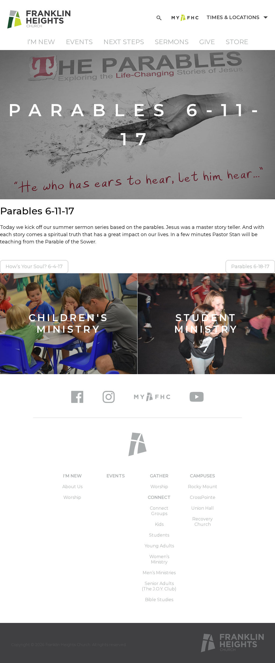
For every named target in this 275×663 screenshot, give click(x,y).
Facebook (77, 397)
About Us (72, 486)
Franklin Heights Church (67, 644)
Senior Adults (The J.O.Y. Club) (159, 586)
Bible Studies (159, 599)
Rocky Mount (202, 486)
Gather (159, 475)
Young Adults (159, 545)
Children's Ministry (68, 323)
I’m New (41, 42)
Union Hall (202, 508)
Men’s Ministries (159, 572)
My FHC (185, 18)
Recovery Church (202, 521)
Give (207, 42)
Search (159, 17)
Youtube (197, 397)
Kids (159, 524)
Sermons (172, 42)
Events (79, 42)
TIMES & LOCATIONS (234, 17)
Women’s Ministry (159, 559)
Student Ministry (206, 323)
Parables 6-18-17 (250, 267)
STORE (237, 42)
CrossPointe (202, 497)
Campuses (202, 475)
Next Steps (123, 42)
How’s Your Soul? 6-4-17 (34, 267)
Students (159, 535)
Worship (72, 497)
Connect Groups (159, 511)
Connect (159, 497)
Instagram (109, 397)
